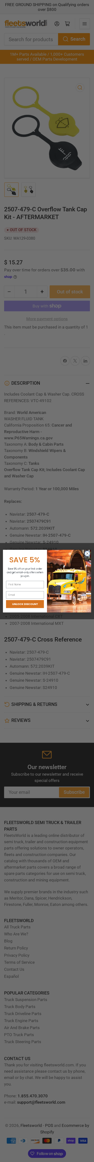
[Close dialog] (87, 553)
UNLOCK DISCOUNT (25, 604)
